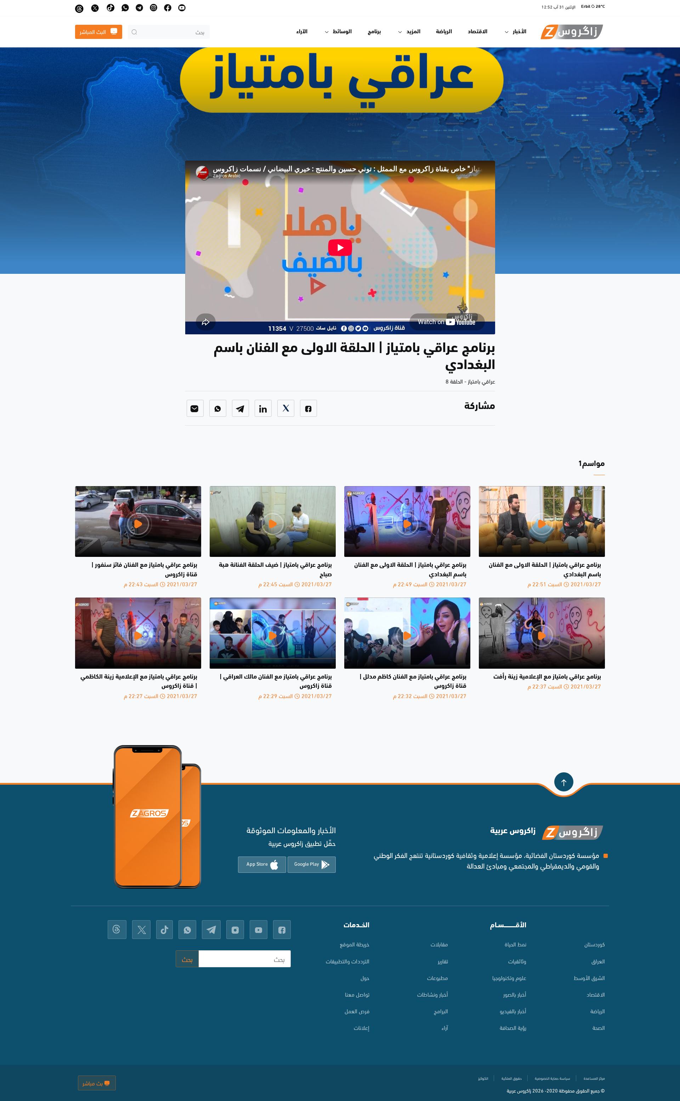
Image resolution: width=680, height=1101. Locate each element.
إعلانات (361, 1027)
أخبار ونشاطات (432, 994)
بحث (187, 958)
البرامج (441, 1011)
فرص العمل (357, 1011)
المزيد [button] (413, 32)
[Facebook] (308, 408)
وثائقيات (517, 961)
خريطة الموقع (354, 944)
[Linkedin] (263, 408)
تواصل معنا (357, 994)
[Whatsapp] (217, 408)
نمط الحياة (515, 944)
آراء (445, 1027)
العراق (598, 961)
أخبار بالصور (514, 994)
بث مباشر (93, 1083)
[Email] (195, 408)
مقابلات (439, 944)
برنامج (374, 32)
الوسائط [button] (342, 32)
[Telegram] (240, 408)
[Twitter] (285, 408)
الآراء (301, 32)
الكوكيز (483, 1078)
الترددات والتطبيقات (347, 961)
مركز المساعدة (594, 1078)
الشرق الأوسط (589, 977)
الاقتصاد (477, 32)
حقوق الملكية (512, 1078)
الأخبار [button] (519, 32)
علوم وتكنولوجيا (509, 977)
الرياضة (444, 32)
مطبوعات (437, 977)
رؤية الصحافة (513, 1027)
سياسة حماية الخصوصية (552, 1078)
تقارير (443, 961)
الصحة (599, 1027)
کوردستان (594, 944)
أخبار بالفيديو (513, 1011)
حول (365, 977)
